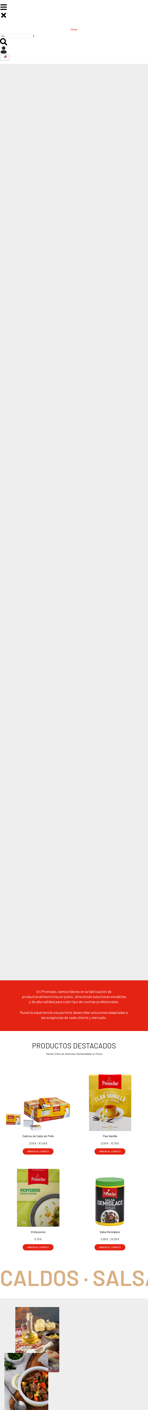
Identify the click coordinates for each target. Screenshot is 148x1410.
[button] (38, 1151)
